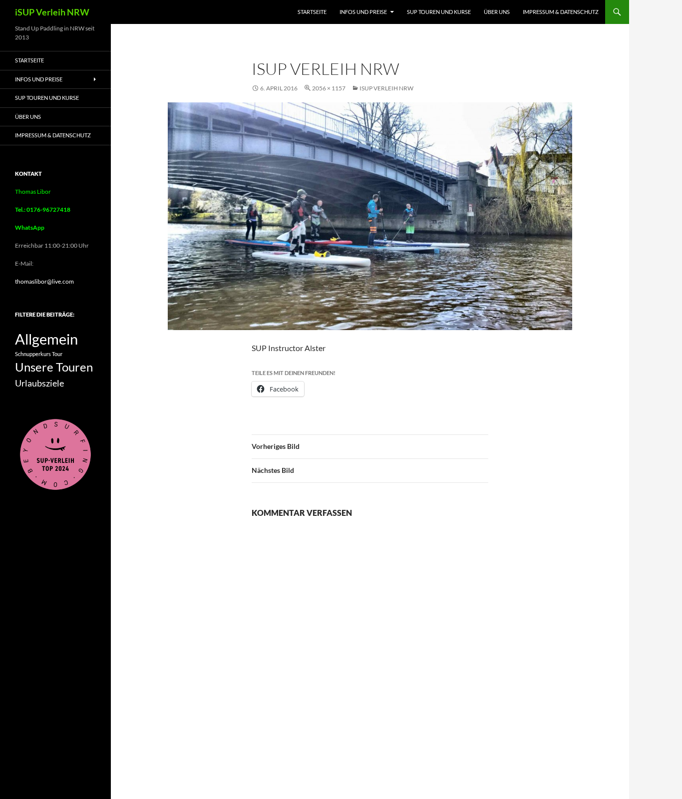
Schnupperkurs (33, 354)
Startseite (312, 11)
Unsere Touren (54, 367)
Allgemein (46, 339)
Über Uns (497, 11)
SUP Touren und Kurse (439, 11)
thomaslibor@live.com (44, 281)
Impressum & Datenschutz (561, 11)
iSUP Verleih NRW (52, 11)
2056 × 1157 (328, 88)
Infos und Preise (363, 11)
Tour (57, 354)
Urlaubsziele (39, 383)
